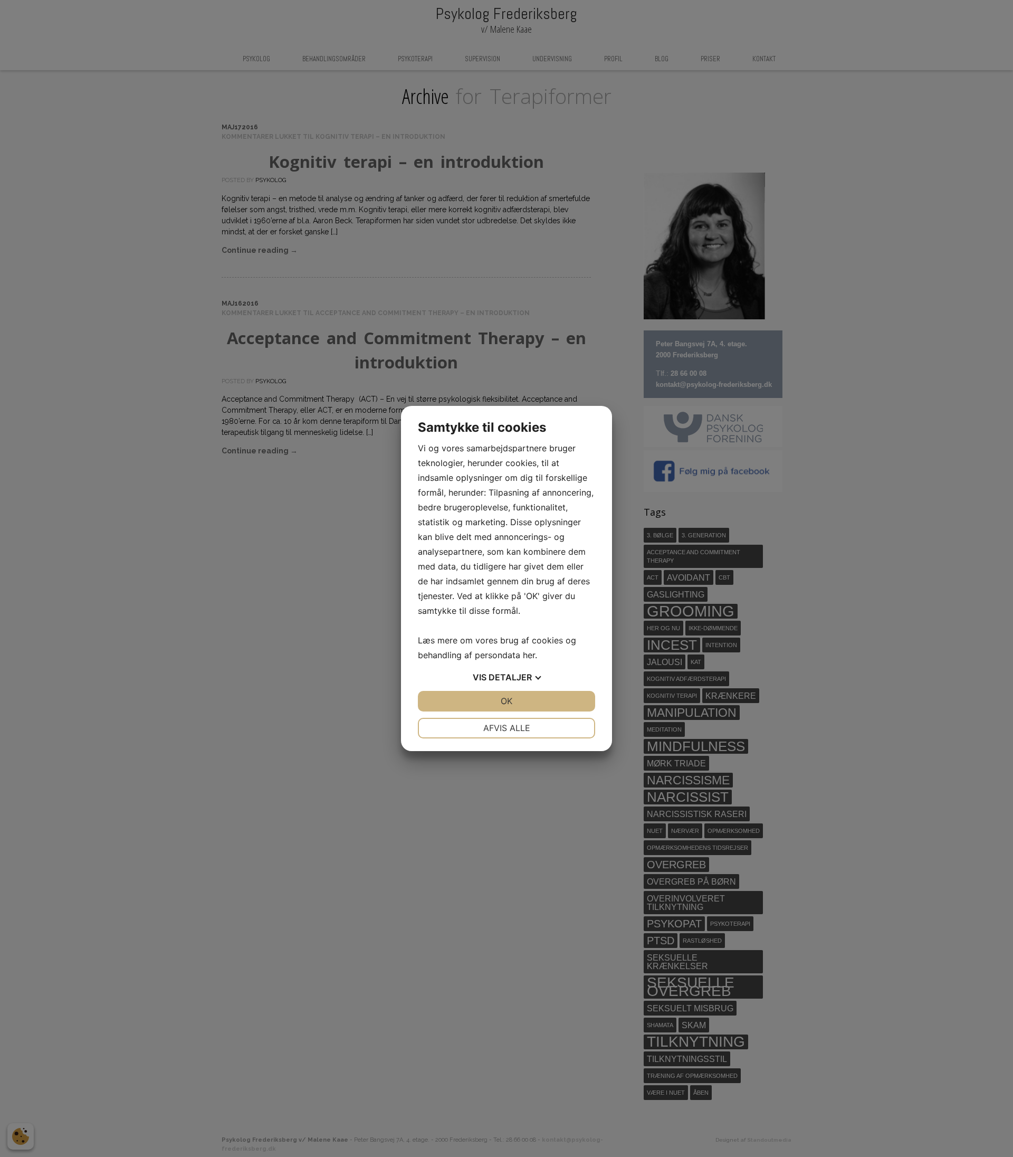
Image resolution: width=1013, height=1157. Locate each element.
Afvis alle (506, 728)
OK (506, 701)
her (529, 655)
